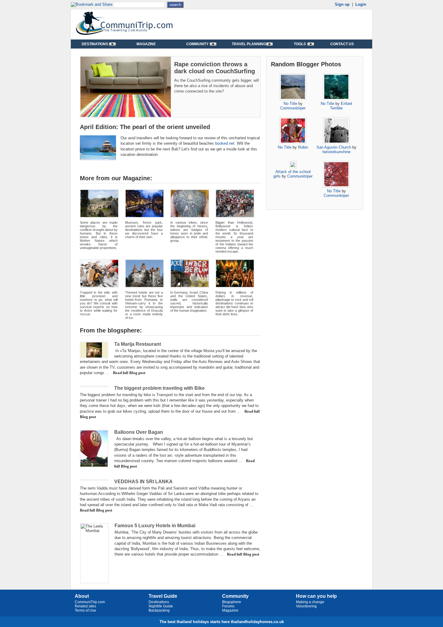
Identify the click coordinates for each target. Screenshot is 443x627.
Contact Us (342, 44)
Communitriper (293, 108)
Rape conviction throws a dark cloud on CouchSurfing (214, 67)
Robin (303, 147)
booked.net (224, 143)
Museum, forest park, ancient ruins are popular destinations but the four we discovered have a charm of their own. (144, 230)
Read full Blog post (129, 372)
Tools (300, 44)
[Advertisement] (295, 24)
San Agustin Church (333, 147)
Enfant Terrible (341, 105)
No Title (290, 103)
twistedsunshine (336, 152)
